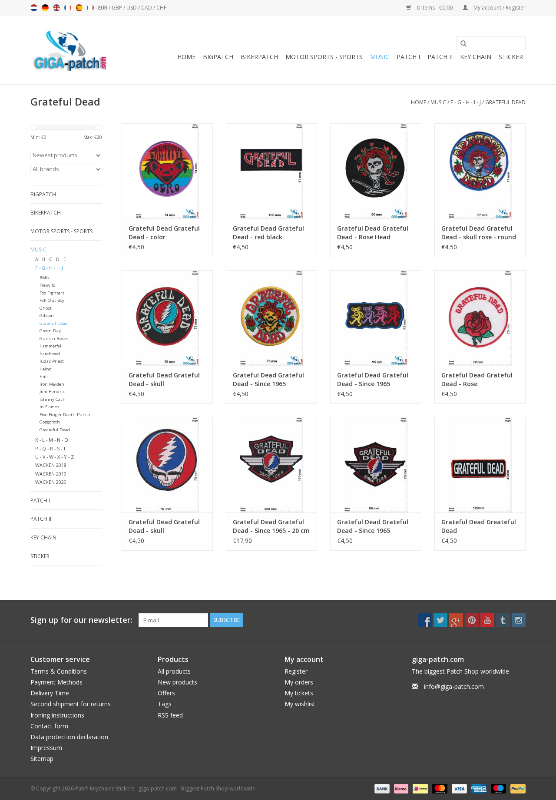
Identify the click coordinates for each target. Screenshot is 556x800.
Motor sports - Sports (324, 57)
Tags (165, 704)
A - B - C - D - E (50, 259)
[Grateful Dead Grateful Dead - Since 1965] (271, 318)
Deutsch (45, 7)
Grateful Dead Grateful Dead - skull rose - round (478, 232)
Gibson (47, 315)
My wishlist (300, 704)
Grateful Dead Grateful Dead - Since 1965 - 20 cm (271, 526)
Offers (166, 693)
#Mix (45, 278)
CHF (161, 7)
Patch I (408, 57)
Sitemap (41, 758)
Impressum (46, 748)
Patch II (440, 57)
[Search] (460, 43)
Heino (45, 369)
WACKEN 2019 (50, 473)
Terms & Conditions (58, 671)
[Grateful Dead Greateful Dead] (480, 464)
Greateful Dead (55, 430)
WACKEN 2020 (50, 482)
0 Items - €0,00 (435, 7)
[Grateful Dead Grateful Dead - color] (167, 171)
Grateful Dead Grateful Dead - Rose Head (372, 232)
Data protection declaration (69, 737)
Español (79, 7)
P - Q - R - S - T (50, 448)
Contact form (49, 726)
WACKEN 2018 (50, 465)
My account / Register (499, 7)
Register (296, 671)
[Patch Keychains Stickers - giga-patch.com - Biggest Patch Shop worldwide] (69, 50)
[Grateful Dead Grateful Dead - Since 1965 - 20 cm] (271, 464)
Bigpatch (218, 57)
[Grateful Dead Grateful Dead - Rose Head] (375, 171)
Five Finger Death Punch (65, 414)
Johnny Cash (53, 399)
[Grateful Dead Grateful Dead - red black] (271, 171)
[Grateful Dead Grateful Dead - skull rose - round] (480, 171)
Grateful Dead (505, 102)
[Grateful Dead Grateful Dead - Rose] (480, 318)
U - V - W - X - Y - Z (54, 456)
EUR (103, 7)
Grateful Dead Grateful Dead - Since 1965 (268, 379)
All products (174, 671)
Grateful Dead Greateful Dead (478, 526)
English (56, 7)
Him (44, 376)
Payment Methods (56, 682)
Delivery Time (49, 693)
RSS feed (170, 715)
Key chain (475, 57)
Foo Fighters (52, 293)
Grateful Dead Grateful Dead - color (164, 232)
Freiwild (48, 285)
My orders (299, 682)
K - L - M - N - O (51, 439)
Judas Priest (52, 361)
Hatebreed (50, 354)
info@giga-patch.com (454, 686)
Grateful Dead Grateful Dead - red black (268, 232)
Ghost (46, 308)
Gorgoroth (50, 422)
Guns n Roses (54, 338)
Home (186, 57)
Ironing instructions (57, 715)
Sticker (511, 57)
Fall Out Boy (52, 300)
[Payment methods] (381, 788)
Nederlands (33, 7)
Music (379, 57)
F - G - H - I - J (465, 102)
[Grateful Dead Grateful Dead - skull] (167, 318)
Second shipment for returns (70, 704)
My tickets (299, 693)
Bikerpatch (259, 57)
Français (67, 7)
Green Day (50, 331)
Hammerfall (51, 346)
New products (177, 682)
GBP (117, 7)
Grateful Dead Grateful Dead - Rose (477, 379)
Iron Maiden (52, 384)
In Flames (49, 407)
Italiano (90, 7)
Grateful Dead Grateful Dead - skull (164, 379)
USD (132, 7)
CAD (147, 7)
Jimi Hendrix (52, 391)
